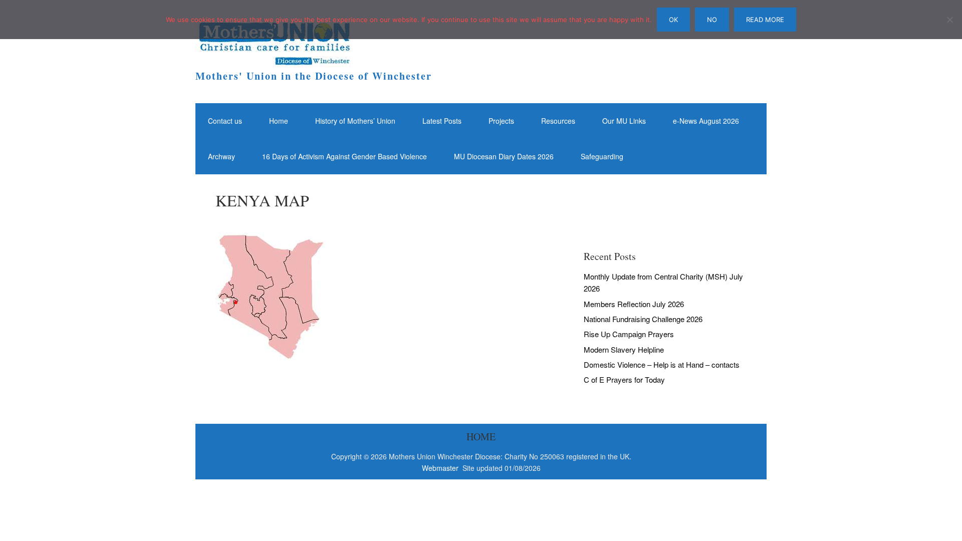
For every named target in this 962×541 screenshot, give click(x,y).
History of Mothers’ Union (355, 121)
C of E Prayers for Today (624, 379)
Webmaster (441, 468)
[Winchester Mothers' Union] (273, 58)
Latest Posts (441, 121)
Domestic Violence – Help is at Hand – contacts (662, 364)
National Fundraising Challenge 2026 (643, 319)
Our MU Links (624, 121)
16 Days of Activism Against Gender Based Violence (344, 156)
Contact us (225, 121)
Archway (221, 156)
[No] (949, 20)
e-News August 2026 (706, 121)
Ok (673, 20)
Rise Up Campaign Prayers (629, 334)
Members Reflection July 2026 (634, 304)
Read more (765, 20)
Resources (558, 121)
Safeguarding (602, 156)
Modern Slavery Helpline (624, 349)
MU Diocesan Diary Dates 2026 (504, 156)
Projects (501, 121)
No (712, 20)
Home (278, 121)
